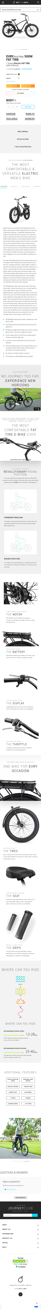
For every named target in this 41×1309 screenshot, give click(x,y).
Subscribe (35, 1215)
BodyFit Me (28, 107)
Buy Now (28, 86)
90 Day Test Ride (23, 139)
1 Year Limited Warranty (22, 147)
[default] (36, 1307)
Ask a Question (11, 1189)
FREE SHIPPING (23, 132)
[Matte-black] (19, 74)
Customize (20, 93)
